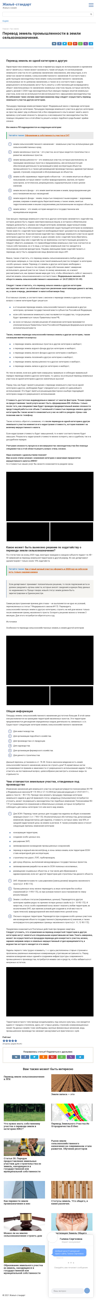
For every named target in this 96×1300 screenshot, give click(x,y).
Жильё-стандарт (17, 4)
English (5, 21)
